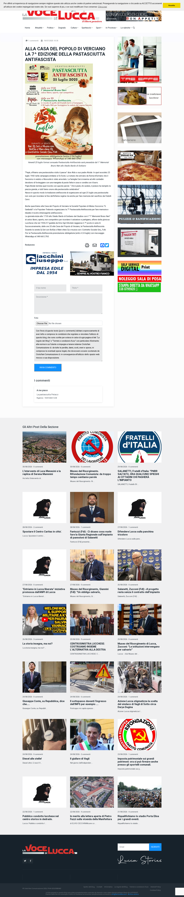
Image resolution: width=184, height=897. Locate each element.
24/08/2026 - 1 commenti (128, 697)
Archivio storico (133, 894)
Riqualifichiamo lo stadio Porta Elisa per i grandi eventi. (138, 817)
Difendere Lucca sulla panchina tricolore (135, 533)
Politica (50, 27)
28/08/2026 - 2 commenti (33, 527)
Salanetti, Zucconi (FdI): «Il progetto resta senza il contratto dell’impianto (139, 590)
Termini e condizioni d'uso (139, 887)
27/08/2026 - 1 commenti (128, 527)
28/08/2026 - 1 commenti (80, 527)
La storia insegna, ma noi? (38, 643)
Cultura (74, 27)
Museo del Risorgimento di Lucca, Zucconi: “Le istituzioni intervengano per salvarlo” (139, 646)
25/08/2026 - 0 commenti (128, 639)
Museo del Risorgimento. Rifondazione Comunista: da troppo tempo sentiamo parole (90, 474)
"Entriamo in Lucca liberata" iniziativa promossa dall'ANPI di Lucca (44, 590)
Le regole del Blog (121, 887)
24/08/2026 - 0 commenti (33, 697)
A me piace (42, 390)
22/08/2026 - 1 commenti (33, 812)
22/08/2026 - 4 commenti (80, 812)
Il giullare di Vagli (79, 759)
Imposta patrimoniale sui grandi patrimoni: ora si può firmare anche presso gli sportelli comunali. (138, 762)
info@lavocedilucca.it (119, 894)
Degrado (62, 27)
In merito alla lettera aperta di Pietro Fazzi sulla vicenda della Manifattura (91, 817)
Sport (98, 27)
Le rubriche (126, 27)
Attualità (39, 27)
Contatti (99, 887)
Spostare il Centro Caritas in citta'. (42, 531)
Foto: (36, 318)
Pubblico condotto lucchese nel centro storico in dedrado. (41, 817)
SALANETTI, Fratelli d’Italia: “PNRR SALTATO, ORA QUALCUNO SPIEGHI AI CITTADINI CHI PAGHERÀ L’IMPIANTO (138, 475)
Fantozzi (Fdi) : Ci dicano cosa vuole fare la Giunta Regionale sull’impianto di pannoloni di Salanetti (91, 534)
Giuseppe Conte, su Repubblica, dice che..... (43, 702)
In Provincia (111, 27)
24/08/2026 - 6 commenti (80, 697)
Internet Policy (156, 887)
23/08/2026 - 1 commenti (128, 754)
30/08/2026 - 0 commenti (33, 466)
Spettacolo (87, 27)
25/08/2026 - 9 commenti (80, 639)
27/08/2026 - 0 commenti (33, 584)
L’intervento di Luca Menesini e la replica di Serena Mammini (42, 472)
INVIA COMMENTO (47, 367)
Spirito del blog (89, 887)
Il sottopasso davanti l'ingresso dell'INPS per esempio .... (88, 702)
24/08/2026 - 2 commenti (80, 754)
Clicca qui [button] (102, 7)
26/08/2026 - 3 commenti (33, 639)
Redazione (30, 244)
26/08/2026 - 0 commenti (128, 584)
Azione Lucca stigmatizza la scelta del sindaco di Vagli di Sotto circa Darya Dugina (138, 704)
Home (27, 27)
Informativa (108, 887)
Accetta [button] (171, 5)
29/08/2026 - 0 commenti (128, 466)
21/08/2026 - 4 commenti (128, 812)
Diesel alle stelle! (32, 759)
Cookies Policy (155, 890)
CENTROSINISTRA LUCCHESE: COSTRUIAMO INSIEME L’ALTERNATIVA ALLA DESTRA (88, 646)
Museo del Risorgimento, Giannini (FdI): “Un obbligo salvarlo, (89, 590)
